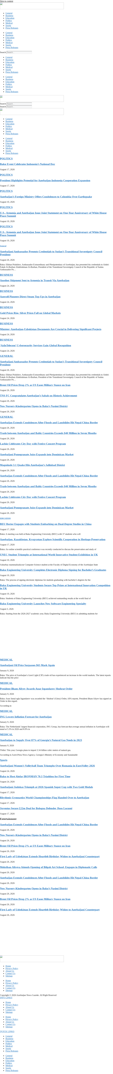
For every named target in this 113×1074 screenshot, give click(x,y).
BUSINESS (6, 274)
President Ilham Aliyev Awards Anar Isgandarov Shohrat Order (36, 688)
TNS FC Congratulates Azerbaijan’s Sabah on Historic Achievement (38, 395)
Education (10, 18)
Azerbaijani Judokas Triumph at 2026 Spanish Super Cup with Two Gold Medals (46, 787)
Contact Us (10, 973)
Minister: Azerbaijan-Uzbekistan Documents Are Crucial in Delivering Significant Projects (50, 329)
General (9, 13)
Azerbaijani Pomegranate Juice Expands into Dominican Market (36, 454)
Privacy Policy (12, 968)
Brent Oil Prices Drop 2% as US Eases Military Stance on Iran (35, 385)
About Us (10, 971)
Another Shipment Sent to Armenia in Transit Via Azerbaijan (34, 280)
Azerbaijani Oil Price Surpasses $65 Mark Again (27, 665)
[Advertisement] (56, 636)
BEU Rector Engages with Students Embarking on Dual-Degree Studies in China (46, 524)
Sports (8, 25)
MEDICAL (6, 659)
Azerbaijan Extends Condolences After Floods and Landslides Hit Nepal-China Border (49, 422)
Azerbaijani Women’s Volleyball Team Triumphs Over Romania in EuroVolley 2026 (47, 765)
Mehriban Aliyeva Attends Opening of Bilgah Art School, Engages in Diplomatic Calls (48, 867)
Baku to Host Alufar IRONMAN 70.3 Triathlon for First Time (35, 776)
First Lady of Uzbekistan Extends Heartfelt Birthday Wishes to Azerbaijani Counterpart (49, 856)
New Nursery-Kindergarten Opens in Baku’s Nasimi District (34, 406)
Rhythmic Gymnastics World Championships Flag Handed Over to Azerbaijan (44, 797)
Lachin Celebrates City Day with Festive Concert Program (33, 443)
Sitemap (9, 976)
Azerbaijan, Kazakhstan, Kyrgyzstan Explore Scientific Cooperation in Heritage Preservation (52, 539)
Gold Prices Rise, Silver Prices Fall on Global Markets (30, 313)
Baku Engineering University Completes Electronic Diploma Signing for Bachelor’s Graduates (53, 569)
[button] (6, 997)
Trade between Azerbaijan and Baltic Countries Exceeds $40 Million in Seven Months (48, 433)
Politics (9, 20)
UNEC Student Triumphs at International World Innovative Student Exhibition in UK (49, 554)
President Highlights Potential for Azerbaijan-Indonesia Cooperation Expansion (45, 180)
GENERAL (6, 356)
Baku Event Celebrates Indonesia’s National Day (27, 164)
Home (8, 966)
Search (3, 52)
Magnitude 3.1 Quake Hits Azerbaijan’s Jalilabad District (32, 465)
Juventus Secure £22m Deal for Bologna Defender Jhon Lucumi (36, 808)
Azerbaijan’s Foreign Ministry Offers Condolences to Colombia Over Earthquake (46, 196)
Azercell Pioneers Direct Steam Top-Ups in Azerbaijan (30, 296)
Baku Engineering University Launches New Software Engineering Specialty (43, 603)
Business (9, 15)
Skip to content (6, 1)
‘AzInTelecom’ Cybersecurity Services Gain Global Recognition (35, 345)
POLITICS (6, 158)
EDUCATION (5, 518)
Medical (9, 23)
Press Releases (12, 28)
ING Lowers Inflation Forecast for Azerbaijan (26, 716)
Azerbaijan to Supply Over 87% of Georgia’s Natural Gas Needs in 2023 (41, 740)
